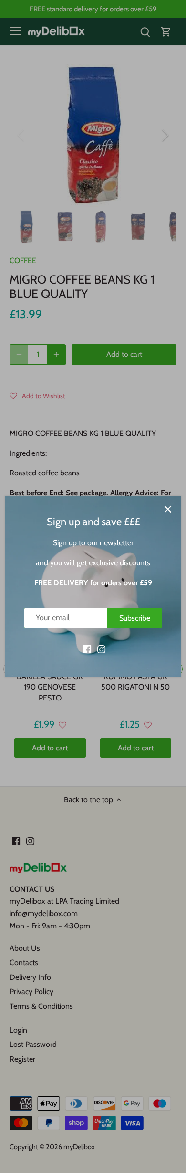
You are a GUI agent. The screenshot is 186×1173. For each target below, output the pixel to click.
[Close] (167, 509)
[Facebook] (87, 648)
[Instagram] (101, 648)
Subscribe (134, 617)
